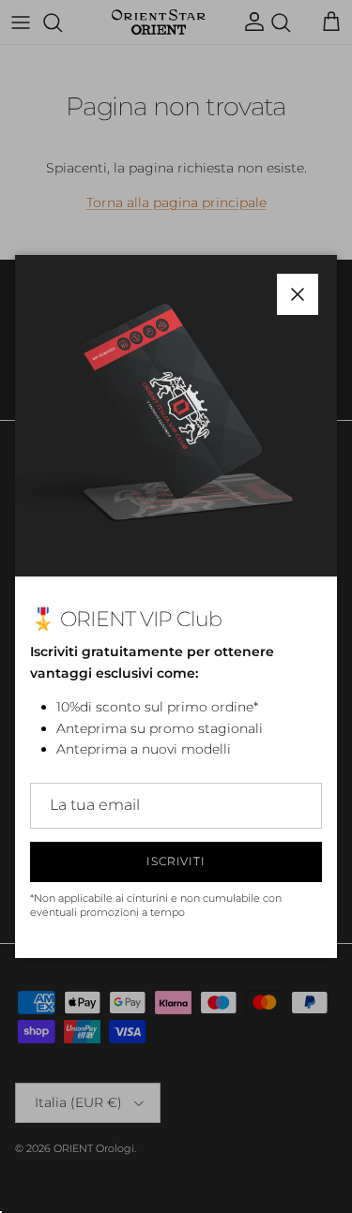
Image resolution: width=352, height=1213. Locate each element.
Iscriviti (176, 861)
